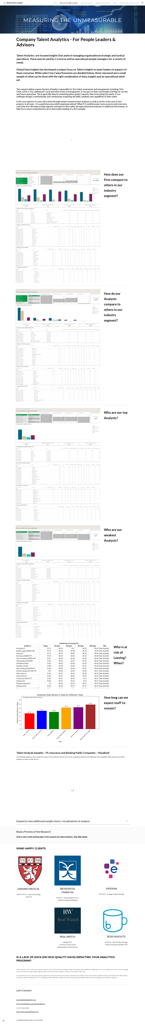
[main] (72, 19)
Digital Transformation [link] (102, 3)
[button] (142, 2)
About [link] (115, 3)
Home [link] (55, 3)
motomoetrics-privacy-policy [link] (129, 3)
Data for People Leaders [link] (69, 3)
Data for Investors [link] (86, 3)
